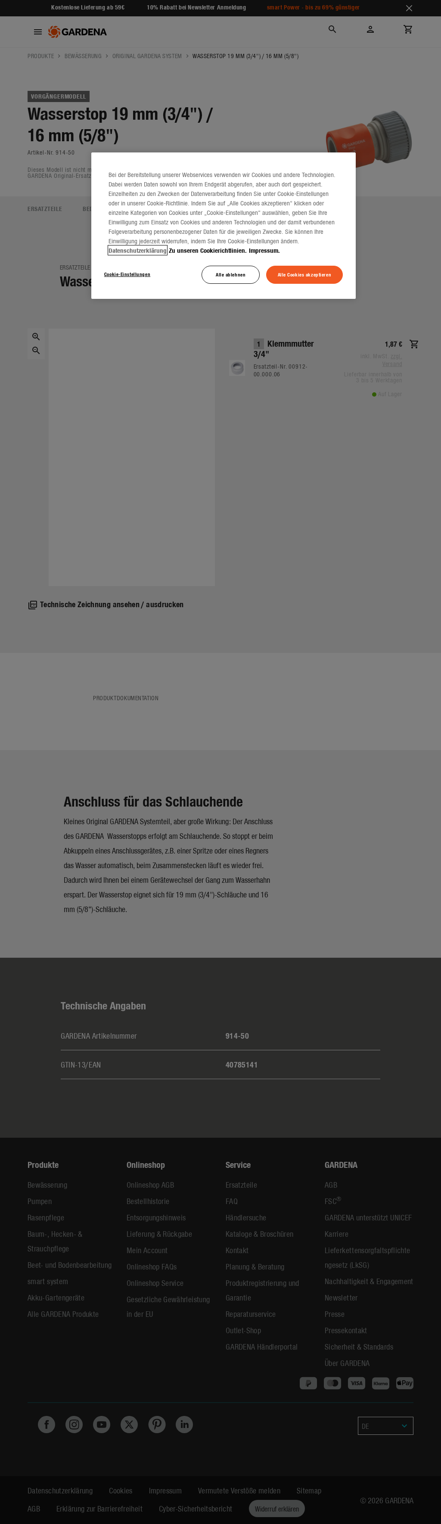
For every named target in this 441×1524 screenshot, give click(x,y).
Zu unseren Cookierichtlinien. (208, 250)
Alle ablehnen (230, 274)
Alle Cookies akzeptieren (305, 274)
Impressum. (264, 250)
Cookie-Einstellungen (127, 273)
